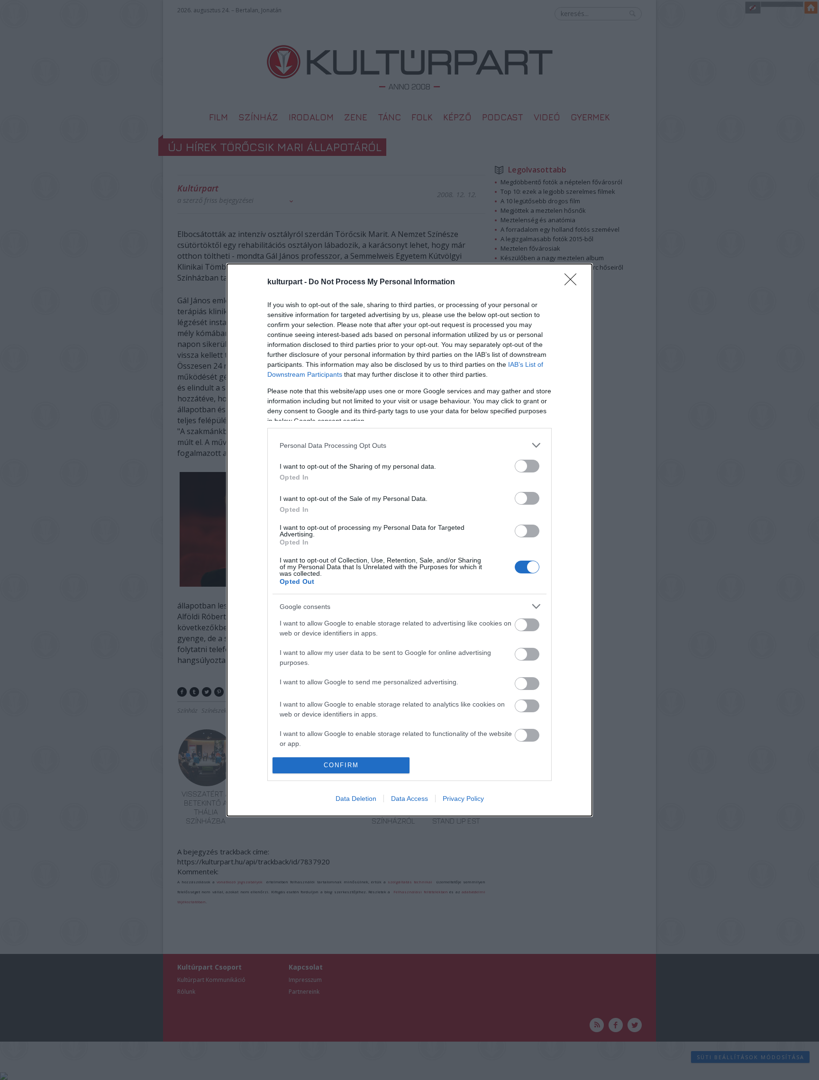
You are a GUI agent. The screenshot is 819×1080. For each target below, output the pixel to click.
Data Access (409, 798)
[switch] (527, 466)
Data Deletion (356, 798)
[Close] (573, 282)
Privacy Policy (463, 798)
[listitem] (409, 445)
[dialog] (409, 540)
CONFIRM (341, 765)
